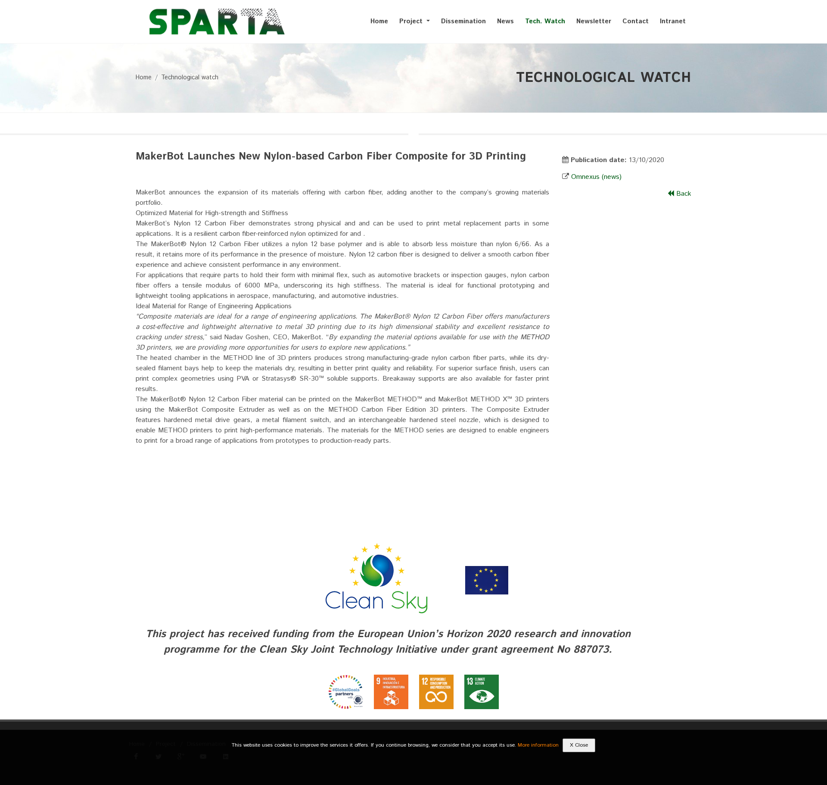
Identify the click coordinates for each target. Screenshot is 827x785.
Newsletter (593, 21)
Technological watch (189, 77)
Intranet (673, 21)
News (505, 21)
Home (379, 21)
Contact (635, 21)
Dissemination (463, 21)
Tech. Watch (545, 21)
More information (538, 745)
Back (682, 194)
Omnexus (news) (596, 177)
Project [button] (412, 21)
